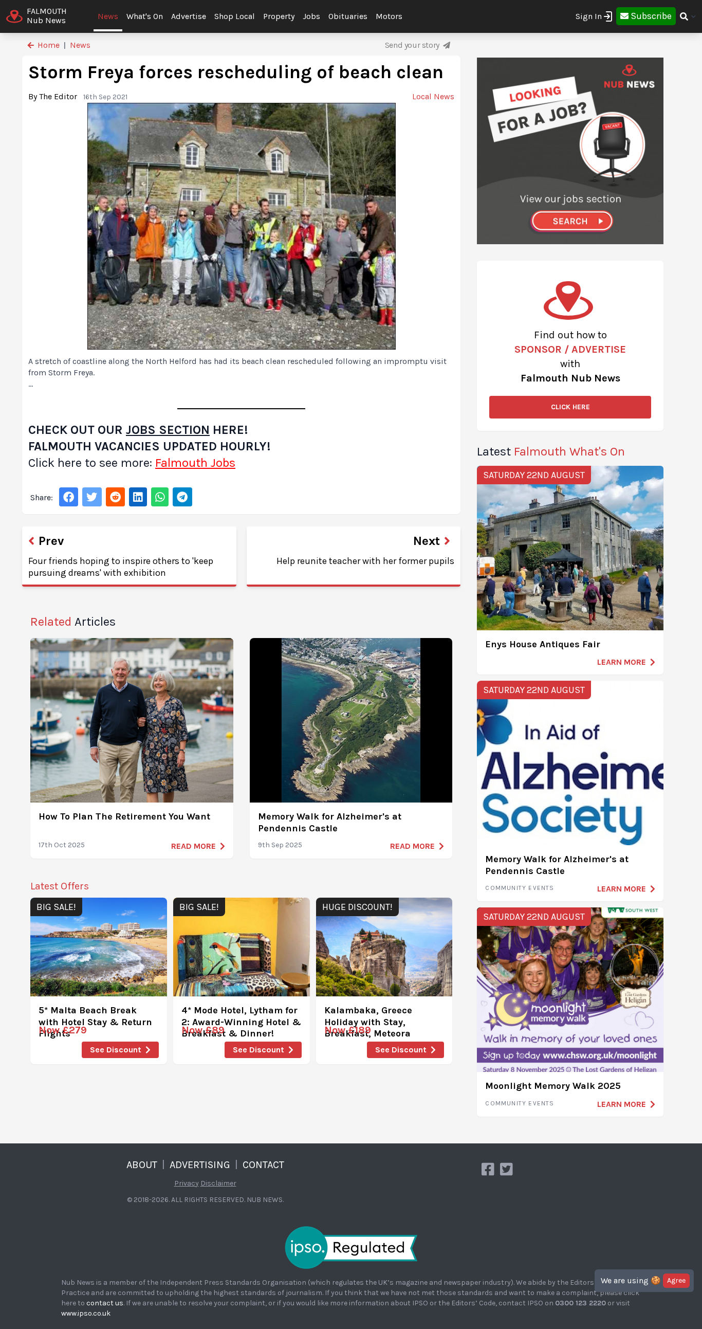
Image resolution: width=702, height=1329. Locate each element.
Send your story (413, 45)
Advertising (200, 1165)
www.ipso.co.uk (85, 1313)
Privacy (186, 1183)
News (108, 16)
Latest (551, 451)
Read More (193, 846)
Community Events (519, 887)
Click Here (570, 407)
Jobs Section (168, 430)
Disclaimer (218, 1183)
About (141, 1165)
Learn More (621, 662)
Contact (263, 1165)
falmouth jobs (195, 463)
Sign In (589, 16)
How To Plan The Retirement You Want (124, 816)
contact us (104, 1303)
